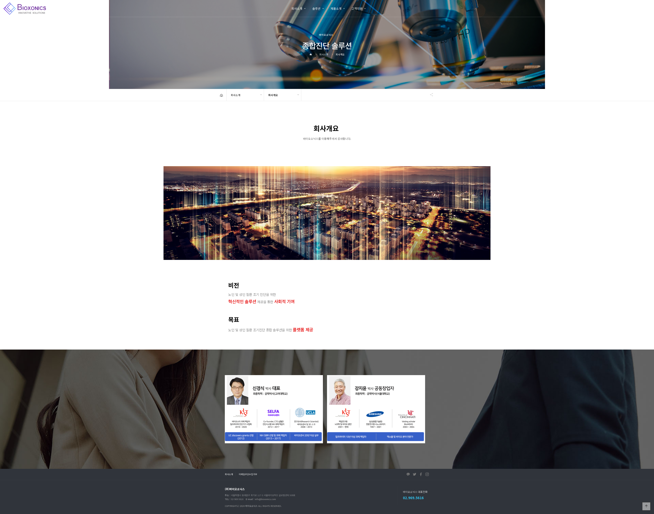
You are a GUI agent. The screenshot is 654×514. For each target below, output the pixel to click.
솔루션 (316, 8)
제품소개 (336, 8)
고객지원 (357, 8)
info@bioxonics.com (265, 499)
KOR (627, 8)
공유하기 (429, 94)
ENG (637, 8)
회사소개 (296, 8)
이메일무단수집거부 (248, 474)
